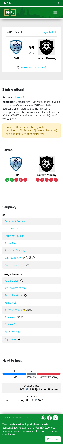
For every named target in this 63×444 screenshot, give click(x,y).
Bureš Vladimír (13, 310)
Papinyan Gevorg (14, 250)
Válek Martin (12, 332)
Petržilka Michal (13, 295)
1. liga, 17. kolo (49, 32)
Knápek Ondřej (13, 324)
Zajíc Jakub (10, 339)
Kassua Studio (22, 418)
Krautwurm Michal (15, 288)
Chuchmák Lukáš (14, 236)
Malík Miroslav (13, 258)
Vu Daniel (10, 302)
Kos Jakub (10, 317)
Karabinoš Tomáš (14, 221)
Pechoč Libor (12, 280)
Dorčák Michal (12, 265)
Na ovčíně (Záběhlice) (33, 67)
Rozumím (52, 439)
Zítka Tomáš (11, 228)
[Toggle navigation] (55, 12)
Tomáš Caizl (22, 97)
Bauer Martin (12, 243)
